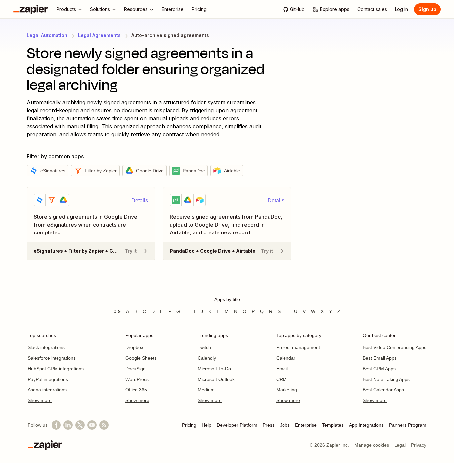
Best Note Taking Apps (386, 379)
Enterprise (306, 425)
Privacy (418, 445)
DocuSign (135, 368)
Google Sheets (141, 358)
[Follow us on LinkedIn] (68, 425)
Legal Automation (47, 35)
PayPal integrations (48, 379)
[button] (47, 170)
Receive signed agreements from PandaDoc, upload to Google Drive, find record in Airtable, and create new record (224, 199)
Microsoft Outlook (216, 379)
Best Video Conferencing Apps (394, 347)
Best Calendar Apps (383, 389)
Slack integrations (46, 347)
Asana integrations (47, 389)
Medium (206, 389)
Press (269, 425)
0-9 (117, 311)
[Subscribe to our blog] (104, 425)
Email (282, 368)
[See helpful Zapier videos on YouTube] (92, 425)
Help (206, 425)
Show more (40, 400)
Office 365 (136, 389)
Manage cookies (371, 445)
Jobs (285, 425)
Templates (333, 425)
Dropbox (134, 347)
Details (139, 200)
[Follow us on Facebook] (56, 425)
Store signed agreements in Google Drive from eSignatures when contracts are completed (88, 199)
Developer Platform (237, 425)
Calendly (207, 358)
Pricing (189, 425)
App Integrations (366, 425)
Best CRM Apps (379, 368)
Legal (400, 445)
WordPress (137, 379)
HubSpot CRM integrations (56, 368)
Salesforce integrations (52, 358)
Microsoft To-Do (214, 368)
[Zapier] (30, 9)
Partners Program (407, 425)
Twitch (204, 347)
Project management (298, 347)
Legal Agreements (99, 35)
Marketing (286, 389)
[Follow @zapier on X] (80, 425)
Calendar (285, 358)
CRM (281, 379)
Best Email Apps (380, 358)
